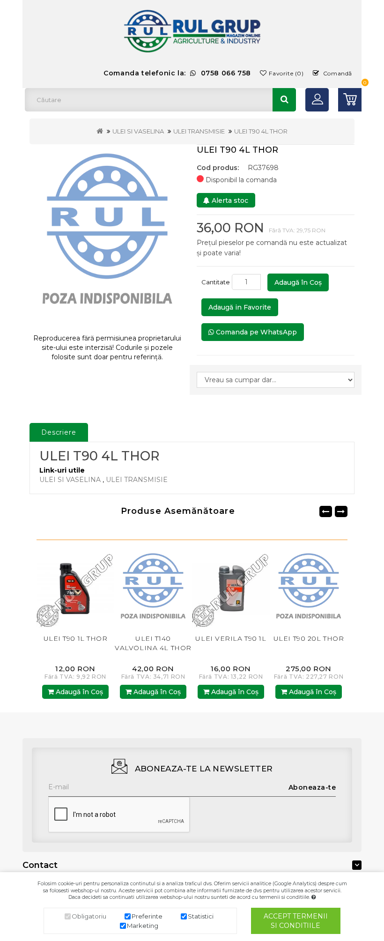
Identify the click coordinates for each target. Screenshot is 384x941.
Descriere (58, 432)
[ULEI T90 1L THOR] (75, 588)
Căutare (284, 99)
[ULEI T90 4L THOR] (107, 235)
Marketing (142, 925)
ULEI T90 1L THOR (76, 638)
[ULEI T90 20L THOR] (308, 588)
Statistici (201, 916)
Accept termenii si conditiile (296, 921)
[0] (350, 99)
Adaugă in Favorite (239, 307)
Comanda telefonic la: (177, 73)
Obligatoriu (89, 916)
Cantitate (215, 282)
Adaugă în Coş (298, 282)
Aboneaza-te (312, 787)
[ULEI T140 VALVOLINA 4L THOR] (153, 588)
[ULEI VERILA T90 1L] (231, 588)
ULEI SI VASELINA (138, 131)
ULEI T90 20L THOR (308, 638)
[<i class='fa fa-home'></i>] (99, 131)
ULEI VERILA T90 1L (230, 638)
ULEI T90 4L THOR (261, 131)
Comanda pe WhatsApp (255, 332)
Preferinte (147, 916)
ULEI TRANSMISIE (199, 131)
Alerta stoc (229, 200)
